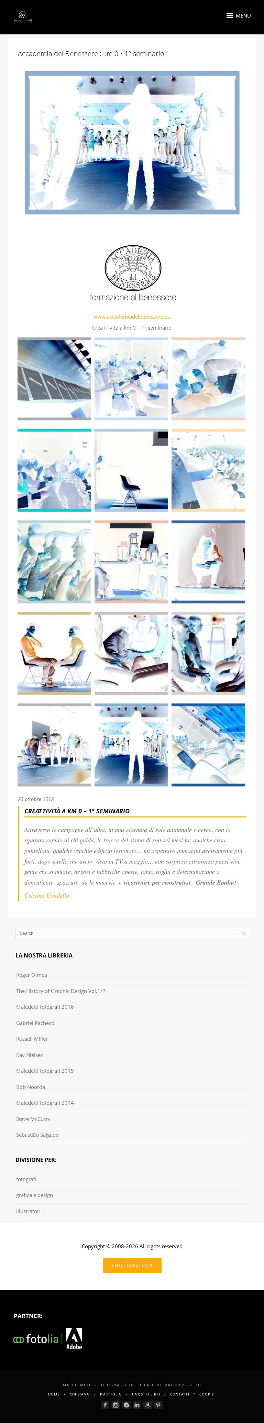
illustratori (28, 1211)
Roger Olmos (31, 974)
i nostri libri (146, 1394)
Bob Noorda (30, 1086)
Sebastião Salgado (37, 1134)
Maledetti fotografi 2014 (45, 1102)
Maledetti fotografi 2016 (45, 1006)
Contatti (179, 1394)
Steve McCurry (33, 1118)
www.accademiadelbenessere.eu (131, 316)
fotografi (26, 1179)
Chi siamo (80, 1394)
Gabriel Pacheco (35, 1022)
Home (54, 1394)
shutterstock (132, 1265)
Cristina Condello (46, 895)
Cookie (206, 1394)
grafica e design (34, 1194)
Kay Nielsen (30, 1054)
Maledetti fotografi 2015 (45, 1070)
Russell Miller (32, 1038)
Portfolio (111, 1394)
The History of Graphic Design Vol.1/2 (61, 990)
